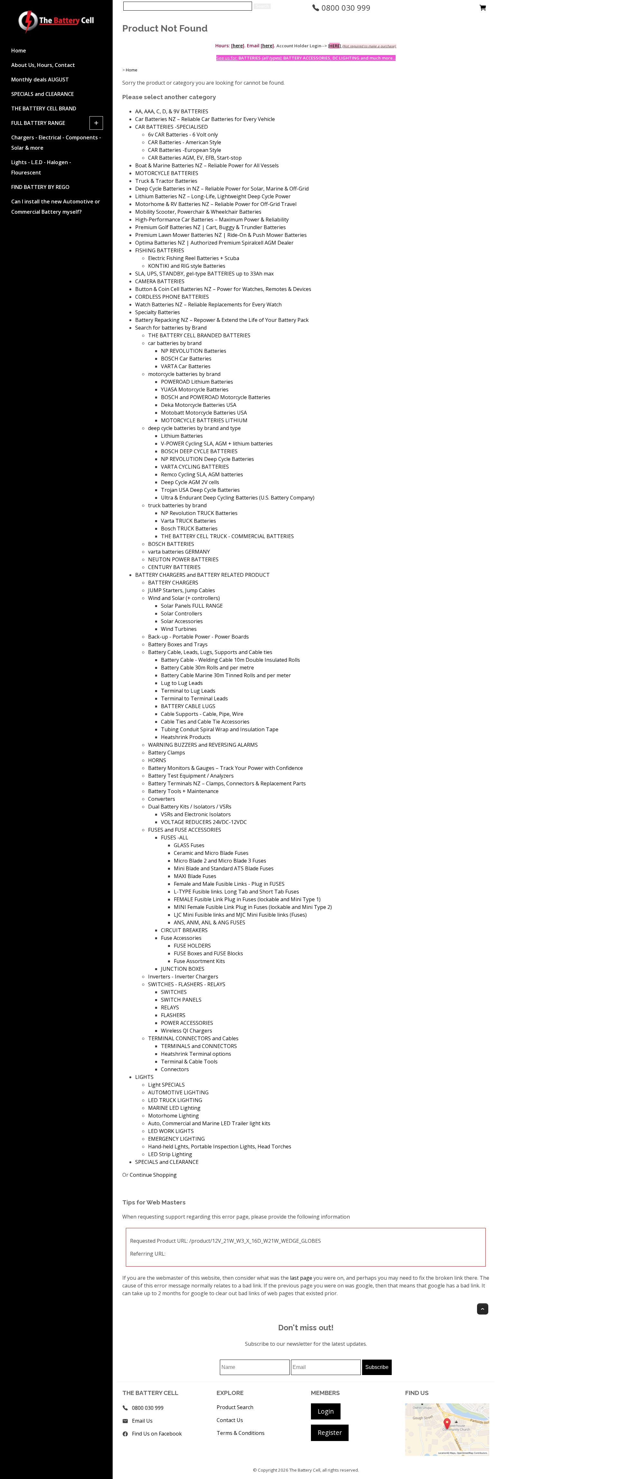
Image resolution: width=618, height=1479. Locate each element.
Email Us (142, 1420)
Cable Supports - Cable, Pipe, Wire (202, 713)
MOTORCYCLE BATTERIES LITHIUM (204, 420)
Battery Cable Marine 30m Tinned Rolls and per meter (226, 675)
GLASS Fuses (189, 845)
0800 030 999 (345, 7)
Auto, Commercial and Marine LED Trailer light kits (209, 1123)
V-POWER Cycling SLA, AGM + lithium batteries (217, 443)
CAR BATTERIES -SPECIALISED (171, 126)
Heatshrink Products (186, 737)
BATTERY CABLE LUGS (188, 706)
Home (18, 50)
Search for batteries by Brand (171, 327)
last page (301, 1277)
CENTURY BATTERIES (174, 567)
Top (482, 1309)
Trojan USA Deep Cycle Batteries (200, 489)
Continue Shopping (153, 1174)
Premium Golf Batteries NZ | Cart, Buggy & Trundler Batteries (210, 227)
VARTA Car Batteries (186, 366)
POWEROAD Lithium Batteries (197, 381)
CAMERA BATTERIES (159, 281)
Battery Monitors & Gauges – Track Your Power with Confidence (225, 768)
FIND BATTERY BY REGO (40, 187)
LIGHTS (144, 1077)
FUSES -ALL (174, 837)
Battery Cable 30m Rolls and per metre (207, 667)
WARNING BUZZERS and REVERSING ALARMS (203, 744)
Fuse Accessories (181, 937)
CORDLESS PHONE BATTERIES (172, 296)
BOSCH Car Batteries (186, 358)
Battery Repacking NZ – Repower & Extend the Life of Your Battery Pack (222, 319)
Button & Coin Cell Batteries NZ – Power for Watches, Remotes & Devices (223, 289)
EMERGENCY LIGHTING (176, 1138)
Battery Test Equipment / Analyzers (191, 775)
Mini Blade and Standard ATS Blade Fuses (224, 868)
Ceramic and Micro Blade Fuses (211, 853)
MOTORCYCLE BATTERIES (166, 173)
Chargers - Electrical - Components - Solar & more (56, 142)
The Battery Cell (304, 1470)
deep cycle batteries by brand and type (194, 428)
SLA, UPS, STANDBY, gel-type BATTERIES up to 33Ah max (204, 273)
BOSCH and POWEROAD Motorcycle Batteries (215, 397)
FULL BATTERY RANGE (38, 122)
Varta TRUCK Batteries (188, 520)
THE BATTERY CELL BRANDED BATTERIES (199, 335)
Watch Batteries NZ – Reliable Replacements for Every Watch (208, 304)
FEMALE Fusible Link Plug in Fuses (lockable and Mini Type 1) (247, 899)
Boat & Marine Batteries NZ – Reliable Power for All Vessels (207, 165)
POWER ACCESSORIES (187, 1022)
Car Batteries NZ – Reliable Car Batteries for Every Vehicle (205, 119)
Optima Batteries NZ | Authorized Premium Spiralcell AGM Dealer (214, 242)
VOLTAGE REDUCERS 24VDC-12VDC (204, 822)
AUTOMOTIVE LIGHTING (178, 1092)
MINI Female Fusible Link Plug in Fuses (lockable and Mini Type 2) (253, 907)
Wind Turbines (179, 628)
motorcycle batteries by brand (184, 374)
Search (262, 6)
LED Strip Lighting (170, 1154)
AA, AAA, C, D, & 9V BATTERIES (171, 111)
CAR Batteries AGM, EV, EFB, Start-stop (195, 157)
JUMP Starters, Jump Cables (181, 590)
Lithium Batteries (182, 435)
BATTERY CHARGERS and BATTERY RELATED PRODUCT (202, 574)
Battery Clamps (166, 752)
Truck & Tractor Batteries (166, 180)
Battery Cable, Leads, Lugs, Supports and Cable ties (210, 652)
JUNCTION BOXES (182, 968)
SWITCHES (174, 992)
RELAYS (170, 1007)
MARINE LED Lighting (174, 1107)
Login (326, 1411)
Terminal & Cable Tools (189, 1061)
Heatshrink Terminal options (196, 1053)
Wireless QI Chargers (186, 1030)
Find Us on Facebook (157, 1433)
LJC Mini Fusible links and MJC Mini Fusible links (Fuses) (240, 914)
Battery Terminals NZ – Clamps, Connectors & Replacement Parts (227, 783)
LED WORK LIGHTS (171, 1131)
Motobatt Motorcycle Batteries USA (204, 412)
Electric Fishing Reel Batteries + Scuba (193, 258)
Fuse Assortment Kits (199, 961)
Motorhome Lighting (173, 1115)
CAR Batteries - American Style (184, 142)
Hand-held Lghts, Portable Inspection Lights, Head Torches (219, 1146)
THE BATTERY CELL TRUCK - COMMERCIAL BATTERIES (227, 536)
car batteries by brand (174, 343)
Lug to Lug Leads (182, 683)
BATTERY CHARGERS (173, 582)
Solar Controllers (181, 613)
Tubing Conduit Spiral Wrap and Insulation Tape (219, 729)
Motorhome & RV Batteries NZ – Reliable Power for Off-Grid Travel (215, 204)
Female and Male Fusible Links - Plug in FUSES (229, 883)
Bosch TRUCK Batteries (189, 528)
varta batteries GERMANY (179, 551)
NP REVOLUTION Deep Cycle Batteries (207, 459)
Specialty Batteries (157, 312)
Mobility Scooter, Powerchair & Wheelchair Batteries (198, 211)
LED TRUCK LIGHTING (175, 1100)
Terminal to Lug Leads (188, 690)
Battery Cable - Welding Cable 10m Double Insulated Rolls (230, 659)
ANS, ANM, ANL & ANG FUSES (209, 922)
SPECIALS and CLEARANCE (42, 94)
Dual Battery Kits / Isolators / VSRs (189, 806)
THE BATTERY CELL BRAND (43, 108)
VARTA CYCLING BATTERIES (195, 466)
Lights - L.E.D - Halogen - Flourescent (41, 167)
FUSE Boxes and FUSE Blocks (208, 953)
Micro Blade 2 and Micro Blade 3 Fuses (220, 860)
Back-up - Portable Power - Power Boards (198, 636)
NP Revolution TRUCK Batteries (199, 513)
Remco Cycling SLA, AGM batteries (202, 474)
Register (330, 1432)
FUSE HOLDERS (192, 945)
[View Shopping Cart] (482, 9)
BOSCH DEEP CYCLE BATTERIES (199, 451)
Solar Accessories (182, 621)
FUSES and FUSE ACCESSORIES (184, 829)
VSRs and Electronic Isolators (196, 814)
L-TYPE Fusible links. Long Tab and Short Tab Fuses (236, 891)
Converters (161, 798)
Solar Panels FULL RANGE (192, 605)
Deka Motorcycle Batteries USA (198, 404)
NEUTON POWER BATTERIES (183, 559)
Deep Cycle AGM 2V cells (190, 482)
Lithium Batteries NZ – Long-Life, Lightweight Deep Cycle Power (213, 196)
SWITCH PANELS (181, 999)
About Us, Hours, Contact (43, 65)
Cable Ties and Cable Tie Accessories (205, 721)
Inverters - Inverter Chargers (183, 976)
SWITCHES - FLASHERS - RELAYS (186, 984)
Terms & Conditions (241, 1433)
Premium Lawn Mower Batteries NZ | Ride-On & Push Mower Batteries (221, 235)
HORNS (157, 760)
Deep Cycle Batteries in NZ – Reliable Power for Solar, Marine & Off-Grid (222, 188)
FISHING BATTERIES (159, 250)
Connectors (175, 1069)
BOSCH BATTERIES (171, 544)
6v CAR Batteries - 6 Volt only (183, 134)
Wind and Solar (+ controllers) (184, 598)
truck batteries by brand (177, 505)
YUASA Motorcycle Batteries (195, 389)
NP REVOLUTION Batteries (193, 350)
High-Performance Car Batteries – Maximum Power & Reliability (212, 219)
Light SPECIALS (166, 1084)
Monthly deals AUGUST (40, 79)
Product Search (235, 1407)
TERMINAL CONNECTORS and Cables (193, 1038)
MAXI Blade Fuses (195, 876)
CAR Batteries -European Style (184, 150)
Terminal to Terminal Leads (194, 698)
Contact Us (230, 1420)
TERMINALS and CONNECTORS (199, 1046)
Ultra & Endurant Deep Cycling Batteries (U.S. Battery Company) (237, 497)
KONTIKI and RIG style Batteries (186, 265)
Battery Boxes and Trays (178, 644)
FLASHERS (173, 1015)
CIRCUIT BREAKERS (184, 930)
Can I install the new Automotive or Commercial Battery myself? (55, 206)
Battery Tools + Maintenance (183, 791)
